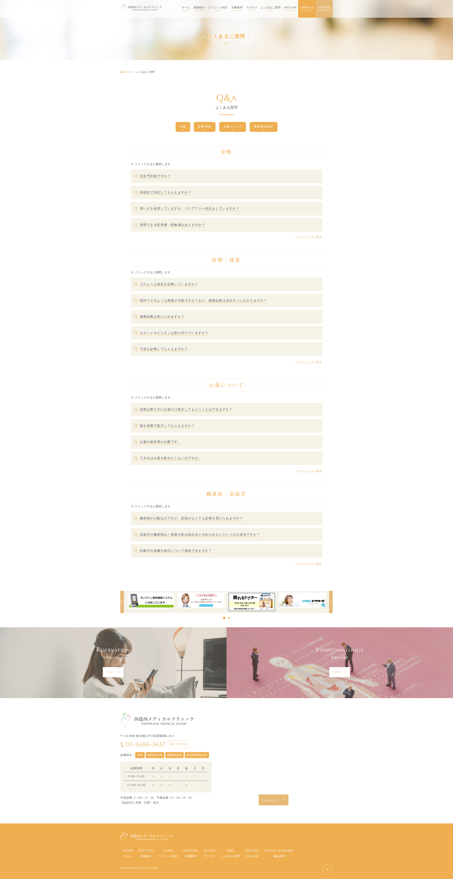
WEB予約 (324, 9)
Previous (122, 602)
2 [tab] (229, 618)
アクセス (251, 9)
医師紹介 (199, 9)
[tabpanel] (150, 600)
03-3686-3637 (146, 744)
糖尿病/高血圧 (263, 126)
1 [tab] (224, 618)
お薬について (232, 126)
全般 (183, 126)
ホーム (186, 9)
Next (331, 602)
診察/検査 (204, 126)
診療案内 (237, 9)
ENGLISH (290, 9)
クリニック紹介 (218, 9)
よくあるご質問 (271, 9)
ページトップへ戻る (308, 236)
